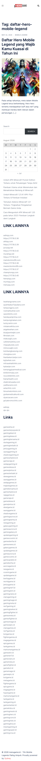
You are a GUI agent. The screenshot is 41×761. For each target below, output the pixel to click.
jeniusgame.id (9, 584)
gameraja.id (8, 498)
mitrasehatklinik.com (12, 363)
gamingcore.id (9, 717)
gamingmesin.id (10, 711)
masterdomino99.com (12, 266)
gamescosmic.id (10, 538)
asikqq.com (8, 235)
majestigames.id (10, 485)
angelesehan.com (10, 329)
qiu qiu (6, 410)
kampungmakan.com (12, 320)
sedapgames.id (9, 482)
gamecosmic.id (9, 557)
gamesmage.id (9, 622)
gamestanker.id (10, 705)
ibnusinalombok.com (12, 391)
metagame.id (9, 680)
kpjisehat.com (9, 360)
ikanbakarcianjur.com (12, 357)
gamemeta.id (9, 662)
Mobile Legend (21, 35)
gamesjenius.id (9, 470)
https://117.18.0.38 (11, 263)
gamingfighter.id (10, 612)
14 (25, 157)
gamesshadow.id (10, 458)
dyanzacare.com (10, 397)
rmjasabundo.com (11, 345)
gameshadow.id (10, 492)
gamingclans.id (9, 594)
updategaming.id (10, 535)
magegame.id (9, 690)
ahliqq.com (8, 241)
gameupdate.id (9, 560)
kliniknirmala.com (10, 373)
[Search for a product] (38, 6)
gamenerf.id (8, 655)
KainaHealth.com (10, 379)
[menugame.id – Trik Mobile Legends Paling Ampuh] (20, 5)
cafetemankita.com (11, 342)
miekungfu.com (10, 338)
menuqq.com (9, 285)
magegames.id (9, 640)
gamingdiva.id (9, 724)
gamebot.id (8, 668)
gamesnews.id (9, 544)
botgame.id (8, 677)
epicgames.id (9, 643)
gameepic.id (8, 674)
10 (6, 157)
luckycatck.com (10, 323)
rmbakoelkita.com (11, 326)
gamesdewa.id (9, 467)
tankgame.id (8, 699)
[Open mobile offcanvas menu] (3, 5)
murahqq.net (8, 254)
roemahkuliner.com (11, 311)
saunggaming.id (10, 452)
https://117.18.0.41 (10, 257)
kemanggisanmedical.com (14, 369)
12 (16, 157)
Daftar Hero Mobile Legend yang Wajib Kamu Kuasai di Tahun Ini (18, 46)
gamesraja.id (8, 461)
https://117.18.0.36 (11, 238)
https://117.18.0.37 (11, 269)
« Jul (19, 173)
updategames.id (10, 550)
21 (25, 161)
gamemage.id (9, 671)
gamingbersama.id (11, 439)
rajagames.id (8, 495)
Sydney (7, 758)
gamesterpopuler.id (11, 430)
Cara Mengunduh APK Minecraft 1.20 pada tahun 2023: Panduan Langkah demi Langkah (19, 215)
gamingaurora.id (10, 516)
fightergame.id (9, 683)
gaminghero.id (9, 714)
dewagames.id (9, 476)
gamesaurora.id (10, 529)
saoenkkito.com (10, 314)
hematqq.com (9, 278)
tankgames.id (9, 646)
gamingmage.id (10, 600)
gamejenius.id (9, 504)
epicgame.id (8, 686)
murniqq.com (9, 282)
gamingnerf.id (9, 588)
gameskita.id (8, 427)
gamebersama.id (10, 489)
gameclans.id (9, 659)
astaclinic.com (9, 388)
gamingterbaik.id (10, 445)
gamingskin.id (9, 591)
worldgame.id (9, 581)
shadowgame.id (10, 513)
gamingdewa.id (10, 436)
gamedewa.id (9, 501)
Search (6, 126)
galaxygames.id (10, 547)
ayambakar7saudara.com (14, 305)
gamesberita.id (9, 541)
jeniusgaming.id (10, 448)
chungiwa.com (9, 354)
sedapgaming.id (10, 464)
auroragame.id (9, 566)
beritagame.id (9, 578)
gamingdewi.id (9, 433)
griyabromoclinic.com (12, 400)
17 (6, 161)
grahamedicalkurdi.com (13, 394)
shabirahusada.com (11, 382)
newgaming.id (9, 523)
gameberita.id (9, 563)
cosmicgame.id (9, 572)
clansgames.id (9, 628)
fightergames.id (10, 637)
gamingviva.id (9, 733)
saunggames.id (9, 479)
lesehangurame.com (12, 301)
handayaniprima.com (12, 317)
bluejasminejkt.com (11, 332)
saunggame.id (9, 510)
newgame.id (8, 569)
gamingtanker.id (10, 609)
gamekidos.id (9, 708)
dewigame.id (8, 507)
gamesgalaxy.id (10, 532)
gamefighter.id (9, 665)
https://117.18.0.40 (11, 275)
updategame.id (9, 575)
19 (16, 161)
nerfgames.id (9, 631)
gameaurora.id (9, 554)
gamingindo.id (9, 720)
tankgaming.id (9, 702)
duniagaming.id (10, 442)
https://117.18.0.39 (11, 244)
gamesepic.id (9, 625)
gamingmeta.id (9, 603)
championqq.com (10, 272)
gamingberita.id (10, 520)
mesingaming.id (10, 727)
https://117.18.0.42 (11, 251)
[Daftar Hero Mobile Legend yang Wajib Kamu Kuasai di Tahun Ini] (20, 77)
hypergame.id (9, 693)
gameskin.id (8, 652)
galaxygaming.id (10, 526)
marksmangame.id (11, 696)
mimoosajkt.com (10, 348)
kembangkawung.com (12, 351)
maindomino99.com (11, 260)
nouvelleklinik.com (11, 376)
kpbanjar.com (9, 366)
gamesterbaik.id (10, 473)
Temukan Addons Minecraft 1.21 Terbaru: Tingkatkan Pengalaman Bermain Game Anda (17, 205)
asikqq (6, 407)
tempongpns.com (10, 308)
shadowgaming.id (11, 455)
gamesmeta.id (9, 615)
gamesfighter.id (10, 618)
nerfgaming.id (9, 606)
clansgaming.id (9, 597)
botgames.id (8, 634)
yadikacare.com (10, 385)
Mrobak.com (8, 335)
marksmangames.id (11, 649)
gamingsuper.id (10, 730)
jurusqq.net (8, 247)
